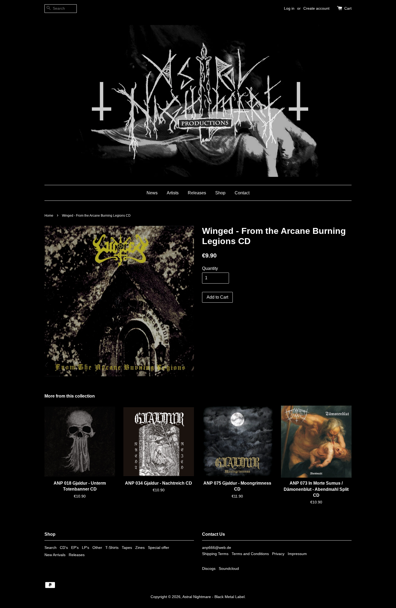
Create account (316, 8)
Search (50, 548)
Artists (173, 193)
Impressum (297, 554)
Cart (348, 8)
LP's (85, 548)
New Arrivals (54, 555)
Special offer (158, 548)
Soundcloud (229, 569)
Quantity (210, 268)
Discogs (209, 569)
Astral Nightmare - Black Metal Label (213, 597)
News (152, 193)
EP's (75, 548)
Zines (140, 548)
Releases (197, 193)
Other (97, 548)
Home (48, 215)
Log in (289, 8)
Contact (242, 193)
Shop (220, 193)
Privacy (278, 554)
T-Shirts (112, 548)
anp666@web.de (216, 548)
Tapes (127, 548)
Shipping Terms (215, 554)
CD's (64, 548)
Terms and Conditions (250, 554)
